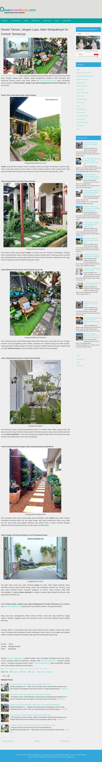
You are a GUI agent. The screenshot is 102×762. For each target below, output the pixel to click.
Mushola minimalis (82, 99)
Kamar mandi (80, 96)
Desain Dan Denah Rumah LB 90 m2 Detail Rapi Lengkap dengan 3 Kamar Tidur (92, 192)
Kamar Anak (80, 89)
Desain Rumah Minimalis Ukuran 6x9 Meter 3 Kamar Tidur (91, 240)
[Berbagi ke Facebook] (9, 676)
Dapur (57, 20)
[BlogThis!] (5, 676)
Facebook (14, 672)
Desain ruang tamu (82, 86)
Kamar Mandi (67, 20)
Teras (26, 20)
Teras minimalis (81, 112)
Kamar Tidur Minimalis (83, 92)
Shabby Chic (70, 757)
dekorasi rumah (13, 668)
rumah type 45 (80, 119)
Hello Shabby (82, 755)
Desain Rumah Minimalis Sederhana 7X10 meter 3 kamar (90, 144)
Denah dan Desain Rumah (84, 73)
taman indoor (80, 126)
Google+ (33, 672)
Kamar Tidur (47, 20)
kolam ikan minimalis (82, 116)
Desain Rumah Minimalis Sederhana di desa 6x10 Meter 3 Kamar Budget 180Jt (92, 208)
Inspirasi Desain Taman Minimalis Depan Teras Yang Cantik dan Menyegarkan (35, 705)
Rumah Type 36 (81, 102)
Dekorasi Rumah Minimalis (57, 757)
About (78, 362)
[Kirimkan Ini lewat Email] (3, 676)
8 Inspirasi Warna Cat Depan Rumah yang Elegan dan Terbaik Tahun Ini (91, 224)
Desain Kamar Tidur (82, 79)
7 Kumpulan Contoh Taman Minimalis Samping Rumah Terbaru (30, 694)
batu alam (6, 668)
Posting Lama (64, 741)
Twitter (24, 672)
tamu (78, 129)
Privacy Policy (80, 359)
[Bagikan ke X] (7, 676)
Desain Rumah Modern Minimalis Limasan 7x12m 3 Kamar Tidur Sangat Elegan (91, 176)
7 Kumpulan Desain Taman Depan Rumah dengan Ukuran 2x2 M (30, 684)
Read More (65, 689)
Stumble (42, 672)
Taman (37, 668)
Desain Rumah (15, 20)
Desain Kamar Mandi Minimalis (85, 76)
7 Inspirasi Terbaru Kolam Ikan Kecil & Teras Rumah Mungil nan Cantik (32, 725)
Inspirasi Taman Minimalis (26, 668)
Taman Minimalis (44, 668)
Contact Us (80, 366)
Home (78, 356)
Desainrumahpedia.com (9, 76)
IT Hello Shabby (39, 757)
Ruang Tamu (35, 20)
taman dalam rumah (82, 122)
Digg (50, 672)
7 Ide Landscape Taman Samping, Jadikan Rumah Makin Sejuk (30, 715)
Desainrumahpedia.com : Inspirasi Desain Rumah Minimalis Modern (48, 755)
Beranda (4, 20)
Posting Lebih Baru (7, 741)
